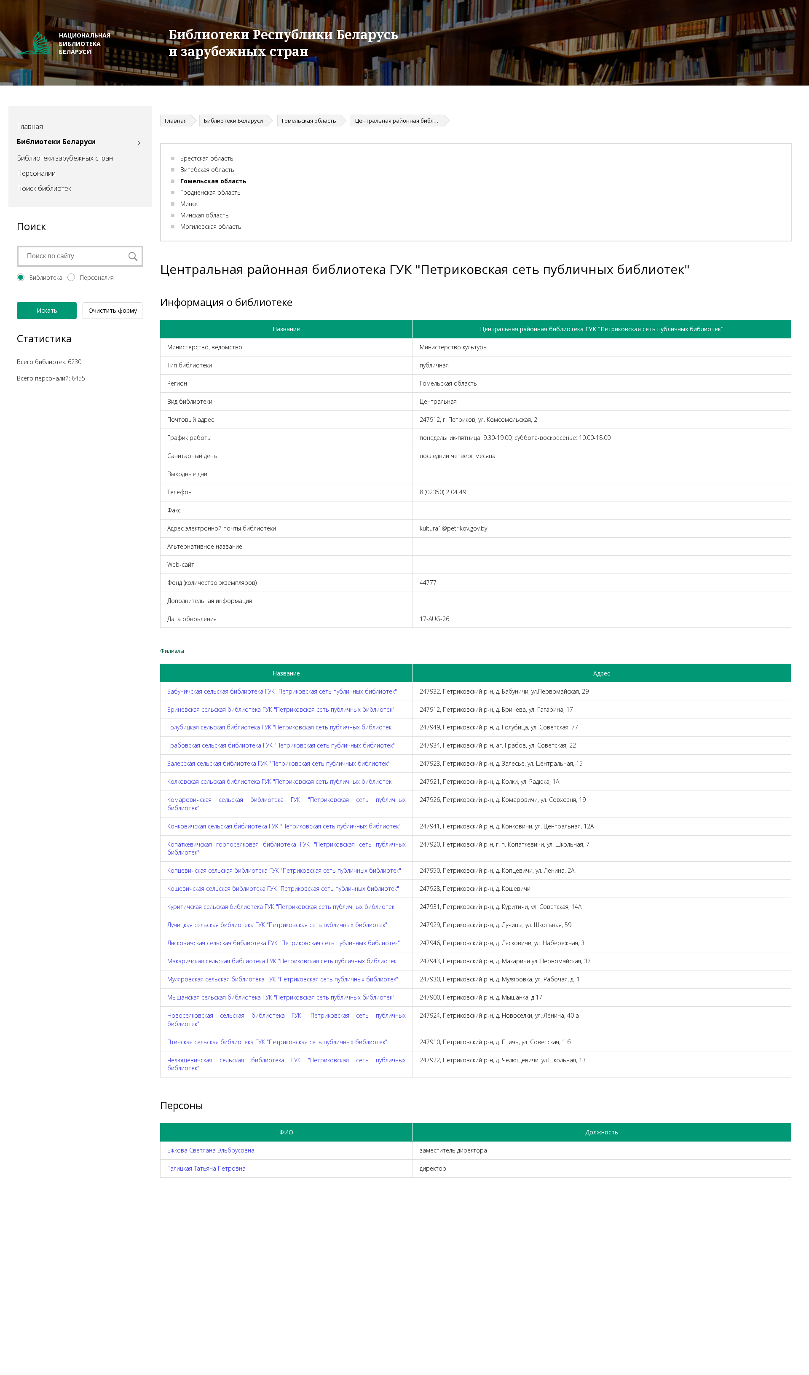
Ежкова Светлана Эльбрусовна (210, 1150)
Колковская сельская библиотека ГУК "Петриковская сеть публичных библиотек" (280, 781)
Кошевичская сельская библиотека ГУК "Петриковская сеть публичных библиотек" (283, 889)
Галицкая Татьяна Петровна (206, 1168)
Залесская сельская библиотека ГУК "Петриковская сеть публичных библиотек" (278, 763)
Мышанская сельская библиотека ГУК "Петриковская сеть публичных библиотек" (280, 997)
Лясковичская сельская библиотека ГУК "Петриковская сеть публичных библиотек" (283, 943)
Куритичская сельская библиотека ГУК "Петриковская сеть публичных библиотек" (281, 907)
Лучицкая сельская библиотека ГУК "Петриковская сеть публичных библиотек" (277, 925)
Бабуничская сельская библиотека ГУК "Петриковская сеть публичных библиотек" (282, 691)
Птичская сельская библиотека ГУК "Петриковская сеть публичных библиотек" (277, 1042)
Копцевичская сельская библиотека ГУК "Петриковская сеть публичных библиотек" (284, 870)
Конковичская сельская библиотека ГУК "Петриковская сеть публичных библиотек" (284, 826)
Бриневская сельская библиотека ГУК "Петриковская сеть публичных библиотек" (280, 709)
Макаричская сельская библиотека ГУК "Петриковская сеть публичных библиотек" (283, 961)
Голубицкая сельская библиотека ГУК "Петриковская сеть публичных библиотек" (280, 727)
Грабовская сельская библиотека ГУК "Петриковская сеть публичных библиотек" (281, 745)
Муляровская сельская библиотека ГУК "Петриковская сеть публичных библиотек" (282, 979)
